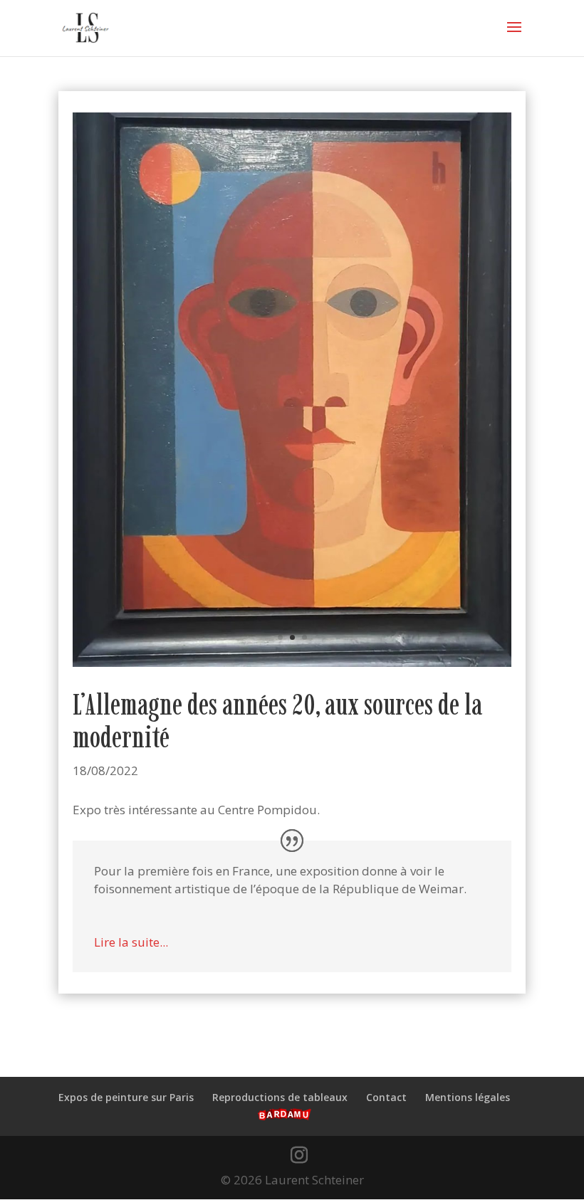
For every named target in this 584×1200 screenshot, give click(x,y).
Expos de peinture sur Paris (126, 1097)
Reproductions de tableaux (280, 1097)
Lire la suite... (131, 942)
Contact (386, 1097)
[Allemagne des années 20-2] (292, 666)
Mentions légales (467, 1097)
